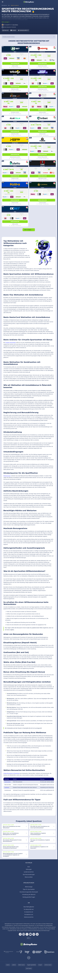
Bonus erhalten (15, 63)
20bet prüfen (15, 65)
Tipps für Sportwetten (29, 889)
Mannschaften (29, 877)
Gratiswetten (7, 781)
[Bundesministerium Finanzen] (8, 952)
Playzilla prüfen (15, 133)
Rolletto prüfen (15, 178)
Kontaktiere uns (28, 914)
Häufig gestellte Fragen (28, 897)
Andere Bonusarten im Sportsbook (11, 773)
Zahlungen (29, 869)
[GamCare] (49, 952)
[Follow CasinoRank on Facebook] (20, 934)
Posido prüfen (15, 202)
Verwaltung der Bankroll (28, 894)
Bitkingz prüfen (15, 89)
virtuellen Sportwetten (10, 342)
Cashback (6, 787)
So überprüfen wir (29, 909)
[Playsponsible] (19, 952)
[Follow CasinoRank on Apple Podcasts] (37, 934)
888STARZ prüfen (42, 178)
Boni (29, 867)
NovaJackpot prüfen (42, 89)
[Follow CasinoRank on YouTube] (30, 934)
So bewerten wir (28, 912)
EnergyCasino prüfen (15, 157)
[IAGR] (27, 952)
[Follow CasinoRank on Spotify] (33, 934)
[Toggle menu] (2, 1)
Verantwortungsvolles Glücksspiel (29, 892)
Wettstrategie (28, 887)
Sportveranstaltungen (29, 874)
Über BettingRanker (28, 907)
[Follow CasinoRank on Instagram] (23, 934)
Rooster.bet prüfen (42, 65)
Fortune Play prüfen (42, 157)
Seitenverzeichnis (28, 917)
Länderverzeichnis (29, 872)
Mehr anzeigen (27, 229)
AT (28, 938)
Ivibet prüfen (42, 133)
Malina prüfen (42, 112)
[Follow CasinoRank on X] (27, 934)
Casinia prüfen (42, 202)
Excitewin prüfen (15, 112)
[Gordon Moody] (37, 952)
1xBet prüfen (15, 224)
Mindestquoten (7, 475)
